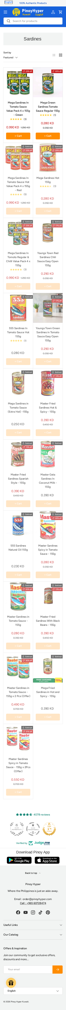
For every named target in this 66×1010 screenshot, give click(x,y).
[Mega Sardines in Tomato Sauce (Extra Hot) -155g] (18, 383)
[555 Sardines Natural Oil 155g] (18, 525)
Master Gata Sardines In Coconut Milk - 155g (48, 480)
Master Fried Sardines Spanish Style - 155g (18, 478)
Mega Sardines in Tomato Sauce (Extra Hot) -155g (18, 407)
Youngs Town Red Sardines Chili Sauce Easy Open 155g (48, 259)
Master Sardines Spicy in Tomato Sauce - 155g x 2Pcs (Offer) (18, 765)
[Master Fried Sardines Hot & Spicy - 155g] (48, 383)
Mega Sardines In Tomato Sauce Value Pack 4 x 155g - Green (18, 108)
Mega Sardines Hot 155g (47, 180)
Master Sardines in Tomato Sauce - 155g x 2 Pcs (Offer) (18, 692)
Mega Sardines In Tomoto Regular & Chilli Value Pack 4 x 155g (18, 259)
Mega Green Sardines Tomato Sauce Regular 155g (48, 106)
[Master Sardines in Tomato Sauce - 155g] (18, 596)
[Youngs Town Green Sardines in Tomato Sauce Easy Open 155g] (48, 308)
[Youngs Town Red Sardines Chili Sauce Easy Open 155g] (48, 233)
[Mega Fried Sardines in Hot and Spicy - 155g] (48, 668)
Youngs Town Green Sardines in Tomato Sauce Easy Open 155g (48, 334)
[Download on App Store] (47, 860)
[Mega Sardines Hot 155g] (48, 158)
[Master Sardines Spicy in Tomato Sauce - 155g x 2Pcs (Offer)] (18, 739)
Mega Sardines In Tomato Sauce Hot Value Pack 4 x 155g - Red (18, 184)
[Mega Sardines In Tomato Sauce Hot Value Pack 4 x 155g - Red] (18, 158)
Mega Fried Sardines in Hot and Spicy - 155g (47, 692)
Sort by (7, 52)
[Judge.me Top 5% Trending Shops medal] (49, 829)
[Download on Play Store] (19, 860)
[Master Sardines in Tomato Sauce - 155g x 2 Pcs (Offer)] (18, 668)
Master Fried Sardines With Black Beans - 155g (48, 620)
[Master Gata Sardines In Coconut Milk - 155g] (48, 454)
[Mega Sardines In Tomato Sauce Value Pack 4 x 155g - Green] (18, 82)
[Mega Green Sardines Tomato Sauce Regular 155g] (48, 82)
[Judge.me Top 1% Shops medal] (33, 829)
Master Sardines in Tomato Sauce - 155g (18, 620)
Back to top (31, 873)
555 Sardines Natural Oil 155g (18, 547)
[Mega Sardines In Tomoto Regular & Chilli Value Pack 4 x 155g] (18, 233)
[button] (60, 12)
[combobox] (33, 21)
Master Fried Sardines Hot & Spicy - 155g (48, 407)
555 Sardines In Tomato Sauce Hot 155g (18, 332)
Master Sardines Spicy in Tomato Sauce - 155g (48, 549)
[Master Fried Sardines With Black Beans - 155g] (48, 596)
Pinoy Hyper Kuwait (20, 1001)
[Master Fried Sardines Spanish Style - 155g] (18, 454)
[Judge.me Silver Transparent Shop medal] (17, 829)
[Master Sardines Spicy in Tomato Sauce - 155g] (48, 525)
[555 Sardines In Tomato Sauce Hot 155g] (18, 308)
